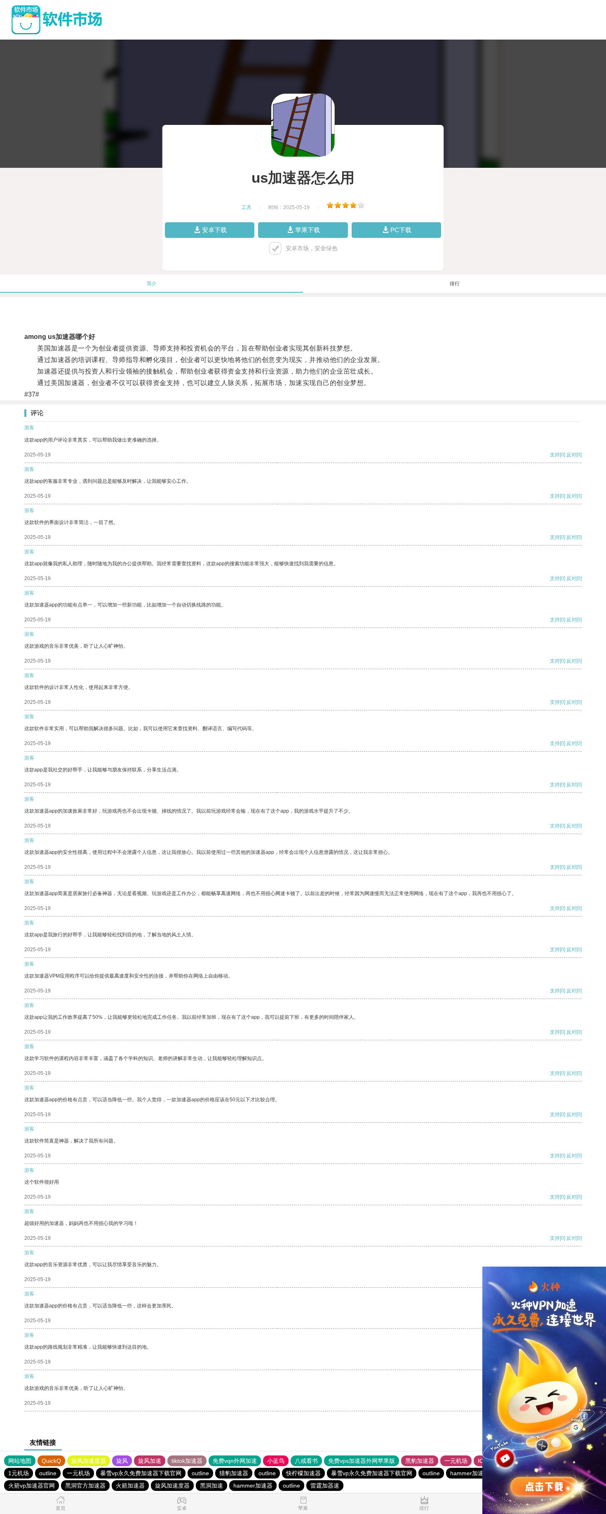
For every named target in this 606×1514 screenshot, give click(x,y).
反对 (571, 455)
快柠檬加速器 (303, 1473)
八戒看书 (306, 1461)
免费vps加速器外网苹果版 (361, 1461)
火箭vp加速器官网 (31, 1485)
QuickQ (51, 1461)
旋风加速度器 (88, 1461)
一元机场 (455, 1461)
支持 (555, 455)
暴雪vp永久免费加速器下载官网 (140, 1473)
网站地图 (19, 1461)
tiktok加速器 (186, 1461)
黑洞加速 (211, 1485)
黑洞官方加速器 (85, 1485)
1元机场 (18, 1473)
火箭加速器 (130, 1485)
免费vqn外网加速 (235, 1461)
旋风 (122, 1461)
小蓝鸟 (275, 1461)
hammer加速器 (469, 1473)
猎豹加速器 (233, 1473)
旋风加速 (149, 1461)
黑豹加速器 (419, 1461)
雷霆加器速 (324, 1485)
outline (47, 1473)
